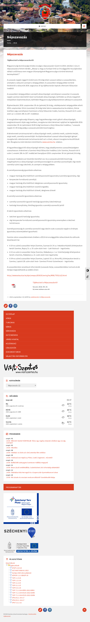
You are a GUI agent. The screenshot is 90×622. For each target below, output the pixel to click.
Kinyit (8, 563)
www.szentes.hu (48, 142)
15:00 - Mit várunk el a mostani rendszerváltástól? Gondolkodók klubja (30, 477)
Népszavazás (15, 54)
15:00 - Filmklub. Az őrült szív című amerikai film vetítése (25, 453)
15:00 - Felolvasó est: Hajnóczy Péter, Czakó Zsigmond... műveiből (29, 458)
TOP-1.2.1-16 (16, 580)
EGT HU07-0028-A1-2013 (20, 570)
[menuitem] (38, 314)
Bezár (13, 563)
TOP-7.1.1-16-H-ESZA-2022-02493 (23, 593)
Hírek (15, 43)
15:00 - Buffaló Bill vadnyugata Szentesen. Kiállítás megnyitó (27, 463)
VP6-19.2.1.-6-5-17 (18, 598)
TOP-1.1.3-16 (16, 578)
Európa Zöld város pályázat (21, 573)
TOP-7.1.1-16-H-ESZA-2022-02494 (23, 595)
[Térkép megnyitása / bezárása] (84, 26)
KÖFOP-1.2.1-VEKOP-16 (20, 575)
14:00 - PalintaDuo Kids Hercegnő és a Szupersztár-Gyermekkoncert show (32, 472)
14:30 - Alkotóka (11, 448)
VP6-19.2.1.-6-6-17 (18, 600)
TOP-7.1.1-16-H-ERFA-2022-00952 (23, 590)
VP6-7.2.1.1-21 (17, 603)
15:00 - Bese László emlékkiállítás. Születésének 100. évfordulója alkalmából (32, 467)
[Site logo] (45, 19)
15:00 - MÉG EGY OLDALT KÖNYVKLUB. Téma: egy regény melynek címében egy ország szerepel (36, 442)
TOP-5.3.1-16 (16, 588)
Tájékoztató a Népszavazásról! (45, 282)
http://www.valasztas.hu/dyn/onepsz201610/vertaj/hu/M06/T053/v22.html (37, 275)
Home (9, 43)
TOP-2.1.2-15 (16, 583)
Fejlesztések (14, 565)
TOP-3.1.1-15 (16, 585)
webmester (35, 297)
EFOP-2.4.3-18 (17, 568)
